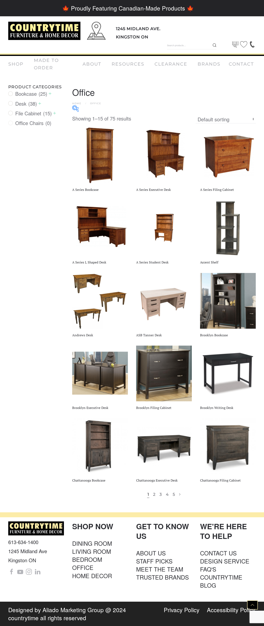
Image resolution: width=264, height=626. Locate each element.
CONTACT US (218, 553)
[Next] (180, 494)
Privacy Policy (181, 610)
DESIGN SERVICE (224, 561)
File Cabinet (33, 113)
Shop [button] (16, 64)
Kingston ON (132, 36)
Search (214, 45)
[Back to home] (44, 31)
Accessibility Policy (231, 610)
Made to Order (46, 64)
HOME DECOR (92, 576)
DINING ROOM (92, 543)
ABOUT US (151, 553)
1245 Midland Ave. (138, 28)
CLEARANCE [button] (170, 64)
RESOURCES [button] (128, 64)
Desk (26, 103)
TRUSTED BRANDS (162, 577)
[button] (252, 604)
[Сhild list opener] (50, 93)
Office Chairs (33, 122)
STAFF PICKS (154, 561)
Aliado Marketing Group (73, 610)
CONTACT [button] (241, 64)
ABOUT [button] (91, 64)
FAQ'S (208, 569)
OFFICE (82, 567)
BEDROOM (87, 559)
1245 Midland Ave (27, 551)
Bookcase (31, 93)
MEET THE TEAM (159, 569)
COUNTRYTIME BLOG (221, 581)
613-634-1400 (23, 542)
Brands (209, 64)
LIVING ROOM (91, 551)
